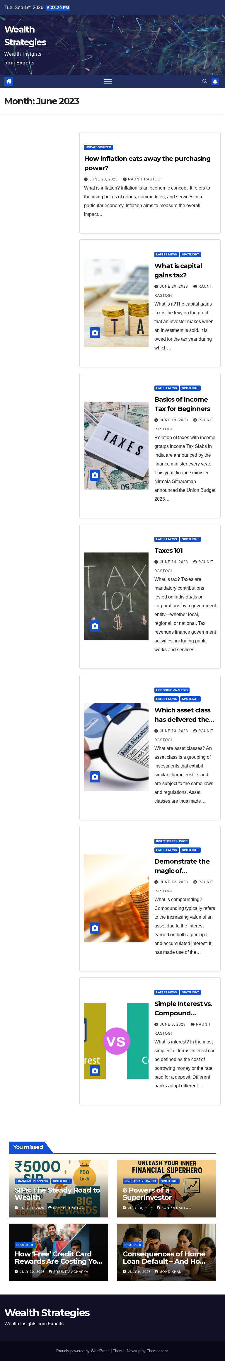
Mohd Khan (170, 1271)
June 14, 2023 (174, 562)
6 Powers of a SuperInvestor (147, 1194)
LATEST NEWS (166, 254)
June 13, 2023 (174, 731)
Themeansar (157, 1351)
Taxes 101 (168, 551)
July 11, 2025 (32, 1208)
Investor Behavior (172, 841)
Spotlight (190, 254)
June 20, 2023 (104, 179)
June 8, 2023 (173, 1024)
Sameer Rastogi (69, 1208)
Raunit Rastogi (145, 179)
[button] (204, 81)
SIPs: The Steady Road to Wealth (57, 1194)
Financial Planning (32, 1181)
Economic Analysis (172, 690)
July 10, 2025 (141, 1208)
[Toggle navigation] (108, 81)
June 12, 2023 (174, 882)
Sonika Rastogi (177, 1208)
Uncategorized (98, 147)
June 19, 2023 (174, 420)
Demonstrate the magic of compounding (181, 870)
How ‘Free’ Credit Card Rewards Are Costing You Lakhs (58, 1261)
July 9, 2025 (140, 1271)
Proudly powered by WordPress (83, 1351)
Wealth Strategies (46, 1313)
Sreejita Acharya (70, 1271)
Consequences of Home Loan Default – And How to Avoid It (164, 1261)
